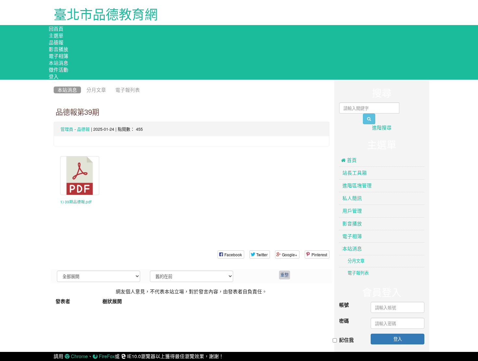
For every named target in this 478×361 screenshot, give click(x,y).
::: (55, 82)
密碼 (344, 321)
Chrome (79, 356)
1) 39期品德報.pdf (75, 202)
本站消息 (58, 62)
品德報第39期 (77, 112)
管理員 (66, 129)
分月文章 (96, 89)
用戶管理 (351, 210)
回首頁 (56, 28)
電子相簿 (58, 55)
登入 (54, 76)
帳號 (344, 305)
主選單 (56, 35)
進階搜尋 (382, 127)
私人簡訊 (351, 198)
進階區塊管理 (356, 185)
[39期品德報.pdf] (79, 175)
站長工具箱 (354, 172)
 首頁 (349, 160)
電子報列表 (127, 89)
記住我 (346, 340)
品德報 (56, 42)
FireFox (106, 356)
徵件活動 (58, 69)
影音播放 (58, 49)
